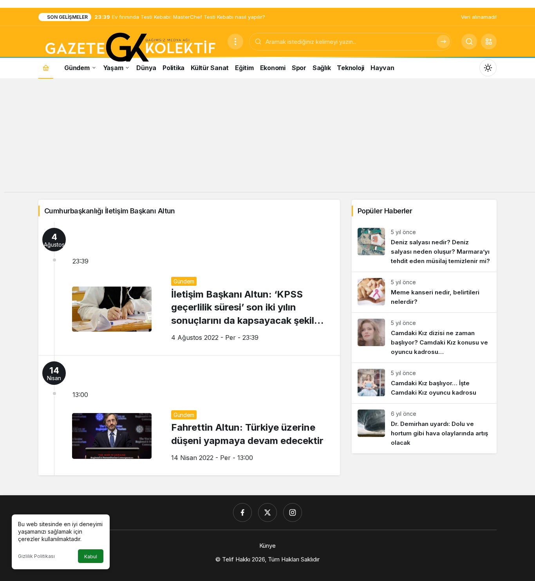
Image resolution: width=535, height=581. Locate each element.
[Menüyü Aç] (235, 41)
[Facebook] (242, 512)
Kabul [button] (90, 556)
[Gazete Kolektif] (129, 48)
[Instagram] (292, 512)
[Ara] (443, 41)
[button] (489, 41)
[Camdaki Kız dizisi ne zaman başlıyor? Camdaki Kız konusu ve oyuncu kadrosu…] (424, 338)
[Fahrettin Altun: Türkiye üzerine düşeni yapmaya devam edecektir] (189, 415)
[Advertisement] (267, 137)
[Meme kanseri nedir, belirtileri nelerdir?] (424, 292)
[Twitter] (267, 512)
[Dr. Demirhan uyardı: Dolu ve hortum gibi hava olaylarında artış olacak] (424, 428)
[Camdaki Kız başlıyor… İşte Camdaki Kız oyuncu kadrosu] (424, 383)
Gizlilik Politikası (36, 556)
